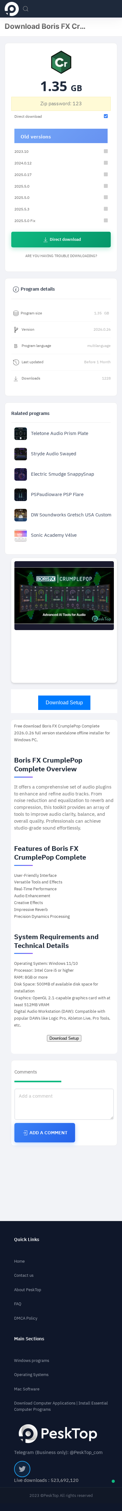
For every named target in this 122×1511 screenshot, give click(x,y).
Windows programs (31, 1361)
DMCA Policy (25, 1318)
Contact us (23, 1275)
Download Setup (64, 702)
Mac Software (26, 1389)
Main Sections (29, 1339)
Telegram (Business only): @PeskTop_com (58, 1452)
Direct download (65, 239)
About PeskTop (27, 1290)
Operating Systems (31, 1375)
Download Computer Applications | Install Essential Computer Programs (61, 1406)
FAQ (17, 1304)
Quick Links (26, 1239)
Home (19, 1261)
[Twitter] (22, 1469)
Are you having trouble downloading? (61, 256)
